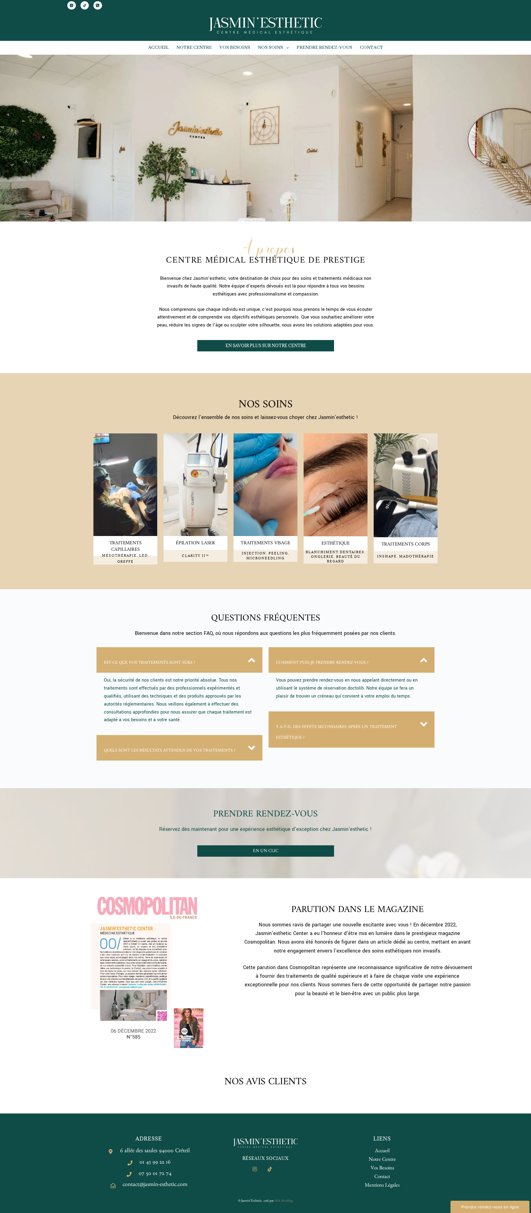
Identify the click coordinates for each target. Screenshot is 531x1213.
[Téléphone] (97, 5)
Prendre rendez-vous (324, 48)
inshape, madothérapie (405, 556)
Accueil (158, 48)
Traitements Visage (265, 543)
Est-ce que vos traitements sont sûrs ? (149, 663)
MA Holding (284, 1201)
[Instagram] (71, 5)
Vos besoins (234, 48)
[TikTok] (85, 5)
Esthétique (335, 543)
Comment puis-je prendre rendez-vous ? (322, 663)
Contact (371, 48)
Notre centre (194, 48)
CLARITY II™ (195, 556)
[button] (179, 660)
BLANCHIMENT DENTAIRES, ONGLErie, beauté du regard (336, 556)
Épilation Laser (195, 543)
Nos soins (270, 48)
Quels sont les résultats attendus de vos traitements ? (169, 750)
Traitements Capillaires (125, 546)
